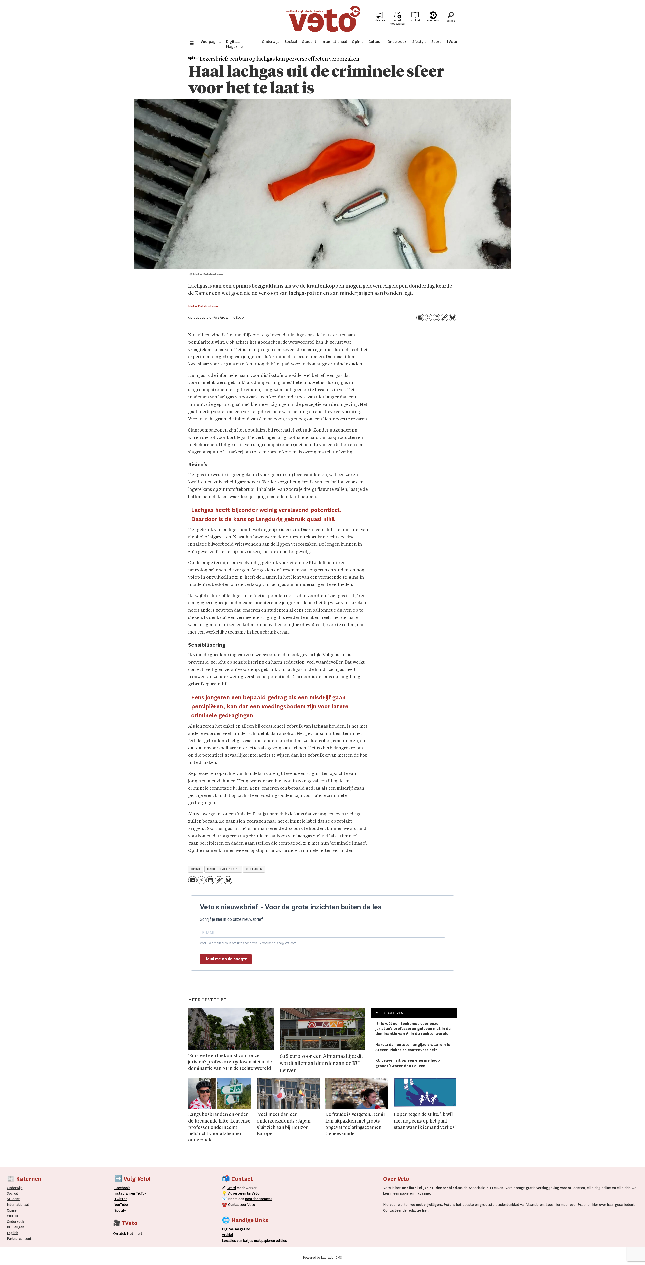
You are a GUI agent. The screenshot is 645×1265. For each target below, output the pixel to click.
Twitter (120, 1199)
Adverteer (380, 20)
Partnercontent (19, 1238)
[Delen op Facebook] (420, 317)
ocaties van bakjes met (242, 1240)
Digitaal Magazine (234, 44)
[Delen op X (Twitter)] (428, 317)
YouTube (121, 1204)
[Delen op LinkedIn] (436, 317)
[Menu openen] (191, 44)
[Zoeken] (451, 18)
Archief (415, 20)
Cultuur (375, 41)
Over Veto (433, 20)
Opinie (357, 41)
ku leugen (254, 869)
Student (309, 41)
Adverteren (237, 1193)
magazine (237, 1229)
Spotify (120, 1210)
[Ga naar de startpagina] (322, 19)
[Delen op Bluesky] (452, 317)
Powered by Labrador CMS (322, 1258)
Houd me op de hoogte (225, 959)
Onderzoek (396, 41)
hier (557, 1204)
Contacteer (237, 1204)
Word (231, 1188)
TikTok (141, 1193)
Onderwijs (270, 41)
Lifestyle (418, 41)
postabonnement (258, 1199)
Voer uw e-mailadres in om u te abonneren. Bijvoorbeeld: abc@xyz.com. (248, 943)
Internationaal (334, 41)
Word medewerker (397, 22)
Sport (436, 41)
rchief (227, 1234)
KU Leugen (15, 1227)
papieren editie (273, 1240)
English (12, 1233)
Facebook (122, 1188)
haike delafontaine (223, 869)
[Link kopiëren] (444, 317)
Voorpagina (211, 41)
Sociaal (291, 41)
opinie (196, 869)
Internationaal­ (18, 1204)
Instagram (122, 1193)
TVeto (451, 41)
